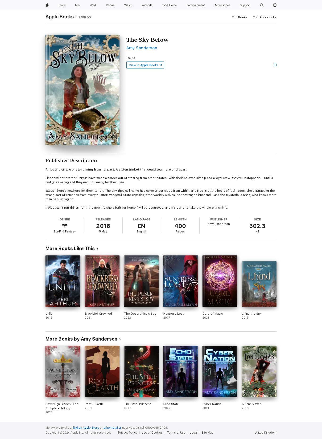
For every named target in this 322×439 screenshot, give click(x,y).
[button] (261, 5)
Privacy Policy (127, 432)
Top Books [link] (239, 17)
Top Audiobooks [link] (265, 17)
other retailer (112, 427)
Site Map (207, 432)
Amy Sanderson (141, 47)
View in (143, 65)
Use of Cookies (151, 432)
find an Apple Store (86, 427)
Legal (193, 432)
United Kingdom (266, 432)
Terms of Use (176, 432)
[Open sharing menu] (275, 65)
